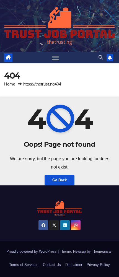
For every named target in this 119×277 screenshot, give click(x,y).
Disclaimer (73, 265)
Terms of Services (23, 265)
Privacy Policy (98, 265)
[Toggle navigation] (56, 58)
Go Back (59, 180)
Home (9, 84)
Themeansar (102, 251)
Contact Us (52, 265)
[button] (101, 57)
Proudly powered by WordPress (32, 251)
